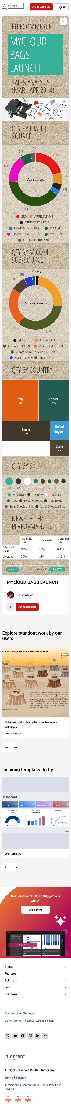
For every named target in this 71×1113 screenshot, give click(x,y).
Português (29, 1020)
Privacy (21, 1078)
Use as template (41, 6)
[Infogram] (13, 7)
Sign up (62, 7)
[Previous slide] (6, 747)
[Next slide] (15, 747)
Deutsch (17, 1020)
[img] (48, 164)
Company (11, 994)
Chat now (28, 1013)
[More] (63, 21)
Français (49, 1020)
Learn (8, 987)
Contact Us (12, 1013)
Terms (9, 1078)
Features (10, 973)
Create (9, 966)
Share (13, 569)
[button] (22, 216)
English (8, 1020)
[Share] (10, 607)
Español (40, 1020)
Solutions (11, 980)
